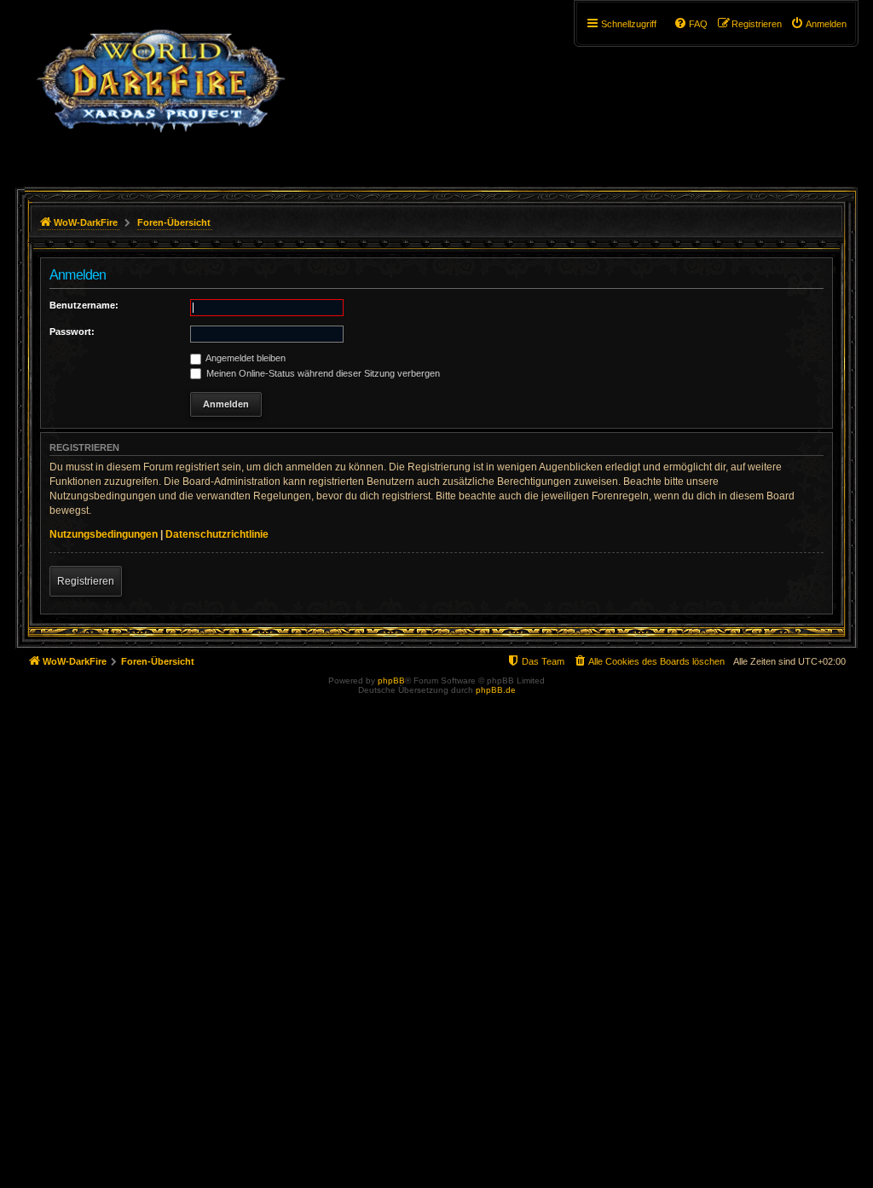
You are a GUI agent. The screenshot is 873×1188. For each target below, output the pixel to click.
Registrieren (85, 581)
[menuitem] (818, 24)
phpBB (391, 680)
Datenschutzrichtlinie (217, 534)
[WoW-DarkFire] (160, 89)
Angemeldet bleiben (245, 358)
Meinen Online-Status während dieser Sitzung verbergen (322, 373)
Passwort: (72, 331)
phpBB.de (496, 690)
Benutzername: (84, 305)
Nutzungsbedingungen (103, 534)
